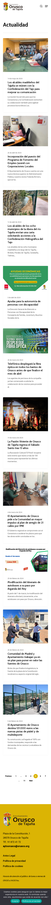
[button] (46, 6)
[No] (47, 896)
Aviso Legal (9, 855)
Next (31, 781)
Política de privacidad (14, 861)
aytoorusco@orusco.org (16, 846)
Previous (8, 776)
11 (24, 781)
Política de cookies (13, 866)
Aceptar (15, 901)
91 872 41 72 (14, 842)
